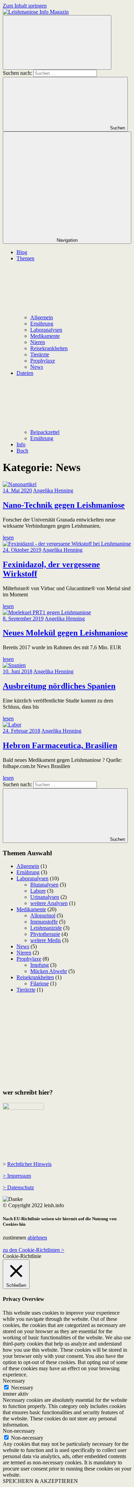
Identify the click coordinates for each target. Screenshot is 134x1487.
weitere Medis (45, 940)
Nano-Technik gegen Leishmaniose (64, 505)
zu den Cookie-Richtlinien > (33, 1250)
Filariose (39, 983)
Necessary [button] (14, 1381)
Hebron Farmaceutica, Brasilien (60, 745)
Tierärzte (39, 354)
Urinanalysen (44, 897)
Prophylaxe (42, 361)
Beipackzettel (44, 432)
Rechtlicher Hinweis (29, 1164)
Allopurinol (42, 915)
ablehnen (37, 1237)
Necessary (22, 1388)
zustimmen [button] (14, 1237)
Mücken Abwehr (48, 971)
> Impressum (17, 1176)
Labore (38, 891)
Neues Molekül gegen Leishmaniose (65, 632)
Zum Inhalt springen (25, 6)
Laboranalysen (46, 330)
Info (20, 444)
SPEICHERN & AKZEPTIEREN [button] (40, 1481)
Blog (21, 252)
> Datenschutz (18, 1187)
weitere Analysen (49, 903)
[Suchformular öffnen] (57, 42)
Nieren (37, 342)
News (36, 367)
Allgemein (41, 317)
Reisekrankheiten (49, 348)
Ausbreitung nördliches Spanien (59, 686)
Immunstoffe (44, 922)
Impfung (39, 965)
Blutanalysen (44, 885)
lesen (8, 537)
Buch (22, 451)
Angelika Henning (53, 490)
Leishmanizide (46, 928)
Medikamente (45, 336)
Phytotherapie (45, 934)
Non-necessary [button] (19, 1431)
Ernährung (41, 324)
